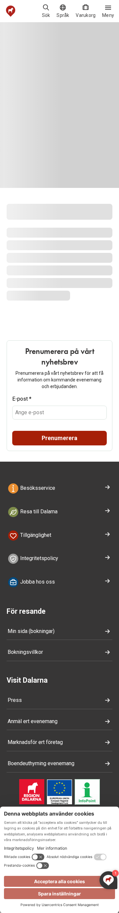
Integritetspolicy (38, 558)
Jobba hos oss (37, 582)
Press (15, 700)
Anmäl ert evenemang (33, 721)
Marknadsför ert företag (35, 742)
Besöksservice (37, 488)
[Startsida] (10, 11)
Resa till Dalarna (38, 511)
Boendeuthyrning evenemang (41, 763)
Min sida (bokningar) (31, 631)
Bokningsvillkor (25, 652)
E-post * (21, 399)
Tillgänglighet (35, 535)
